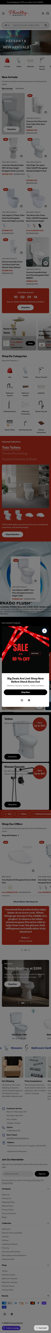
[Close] (44, 631)
